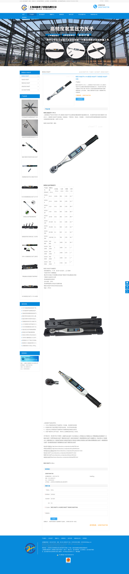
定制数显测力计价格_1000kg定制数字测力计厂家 (30, 345)
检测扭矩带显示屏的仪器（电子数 (30, 236)
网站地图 (78, 551)
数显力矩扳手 (53, 117)
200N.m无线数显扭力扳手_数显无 (30, 256)
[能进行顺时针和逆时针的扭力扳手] (30, 147)
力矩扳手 (66, 115)
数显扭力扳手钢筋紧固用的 (30, 216)
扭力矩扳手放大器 (61, 1)
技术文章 (71, 14)
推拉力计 (34, 1)
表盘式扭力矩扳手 (26, 86)
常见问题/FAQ (81, 14)
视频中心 (52, 14)
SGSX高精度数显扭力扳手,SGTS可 (30, 196)
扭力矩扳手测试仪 (40, 1)
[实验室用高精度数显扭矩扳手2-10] (30, 128)
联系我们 (107, 1)
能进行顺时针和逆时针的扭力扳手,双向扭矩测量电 (30, 318)
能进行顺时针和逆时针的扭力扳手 (30, 157)
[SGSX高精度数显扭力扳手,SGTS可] (30, 187)
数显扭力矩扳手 (26, 72)
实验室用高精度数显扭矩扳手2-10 (30, 137)
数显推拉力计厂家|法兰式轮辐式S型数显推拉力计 (30, 340)
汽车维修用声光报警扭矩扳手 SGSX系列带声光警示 (30, 310)
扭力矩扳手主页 (84, 72)
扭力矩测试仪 (76, 549)
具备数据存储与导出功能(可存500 (30, 177)
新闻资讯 (61, 14)
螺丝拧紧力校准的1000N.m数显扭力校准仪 (30, 316)
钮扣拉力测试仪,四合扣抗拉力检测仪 (30, 334)
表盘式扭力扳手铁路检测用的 (29, 329)
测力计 (30, 1)
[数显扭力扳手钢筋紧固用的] (30, 207)
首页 (23, 14)
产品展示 (32, 14)
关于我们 (101, 1)
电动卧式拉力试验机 (56, 436)
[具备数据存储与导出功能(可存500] (30, 167)
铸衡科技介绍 (94, 14)
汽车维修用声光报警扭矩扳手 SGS (30, 117)
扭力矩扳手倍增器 (26, 89)
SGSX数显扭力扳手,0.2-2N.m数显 (30, 296)
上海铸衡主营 (54, 549)
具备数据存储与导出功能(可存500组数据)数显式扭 (30, 321)
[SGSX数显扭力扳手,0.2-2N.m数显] (30, 287)
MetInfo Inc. (63, 546)
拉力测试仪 (47, 1)
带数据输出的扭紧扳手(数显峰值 (29, 276)
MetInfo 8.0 (51, 546)
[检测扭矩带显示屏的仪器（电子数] (30, 227)
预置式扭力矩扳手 (26, 83)
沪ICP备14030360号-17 (68, 551)
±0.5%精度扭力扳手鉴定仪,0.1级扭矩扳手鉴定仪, (30, 324)
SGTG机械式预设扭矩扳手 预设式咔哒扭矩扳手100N (30, 308)
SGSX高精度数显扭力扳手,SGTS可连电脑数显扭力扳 (30, 326)
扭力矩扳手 (25, 1)
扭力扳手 (51, 538)
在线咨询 (80, 99)
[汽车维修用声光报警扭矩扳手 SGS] (30, 108)
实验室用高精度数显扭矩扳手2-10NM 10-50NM (30, 313)
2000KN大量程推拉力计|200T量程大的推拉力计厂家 (30, 337)
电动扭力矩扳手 (25, 79)
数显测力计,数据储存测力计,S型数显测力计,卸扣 (30, 343)
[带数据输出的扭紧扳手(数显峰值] (30, 267)
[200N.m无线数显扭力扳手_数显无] (30, 247)
